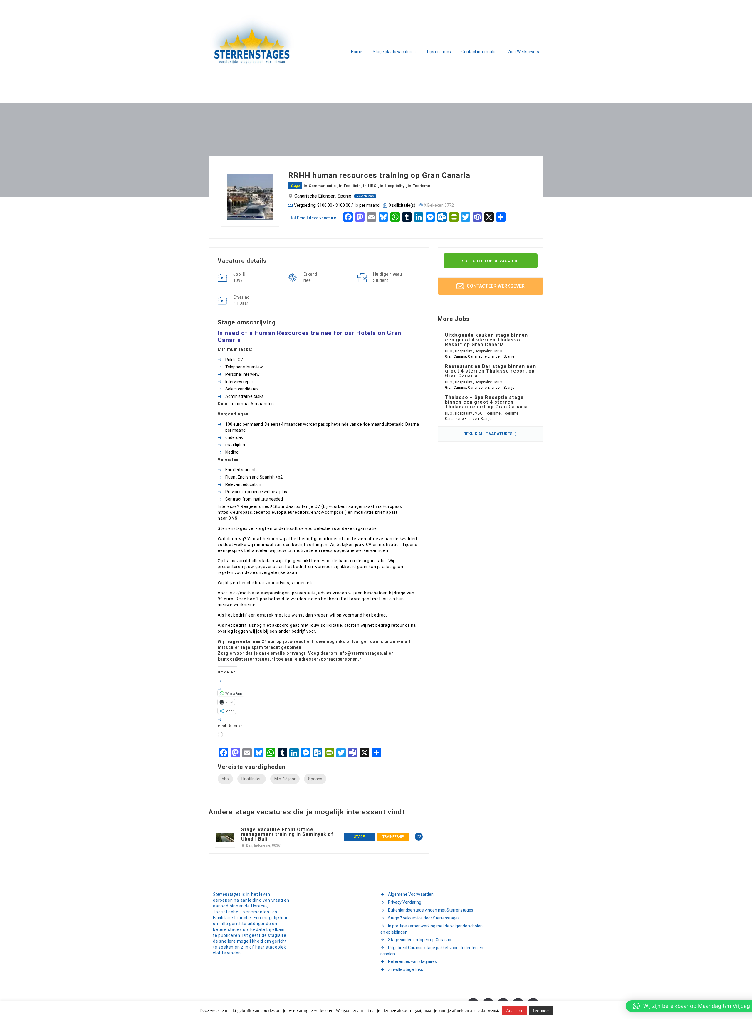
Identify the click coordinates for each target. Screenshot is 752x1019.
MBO (498, 351)
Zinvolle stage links (405, 969)
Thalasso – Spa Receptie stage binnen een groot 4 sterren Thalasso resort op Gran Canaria (486, 402)
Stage (295, 185)
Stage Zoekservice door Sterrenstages (424, 918)
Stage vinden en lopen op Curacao (419, 939)
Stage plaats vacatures (394, 51)
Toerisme (421, 185)
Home (356, 51)
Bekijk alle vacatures (488, 434)
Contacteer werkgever (495, 286)
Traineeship (393, 837)
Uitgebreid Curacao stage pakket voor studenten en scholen (431, 950)
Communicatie (322, 185)
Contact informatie (479, 51)
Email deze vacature (316, 217)
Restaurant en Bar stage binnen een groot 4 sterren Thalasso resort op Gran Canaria (490, 370)
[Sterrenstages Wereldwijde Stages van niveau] (253, 52)
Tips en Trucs (438, 51)
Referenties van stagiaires (412, 961)
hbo (225, 779)
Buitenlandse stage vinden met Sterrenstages (430, 910)
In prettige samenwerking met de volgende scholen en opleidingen (431, 929)
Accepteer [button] (514, 1010)
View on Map (365, 196)
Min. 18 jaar (285, 779)
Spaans (315, 779)
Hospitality (394, 185)
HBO (372, 185)
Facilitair (352, 185)
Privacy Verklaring (404, 902)
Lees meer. (541, 1010)
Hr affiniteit (251, 779)
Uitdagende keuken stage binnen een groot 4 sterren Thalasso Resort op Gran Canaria (486, 339)
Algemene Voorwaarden (411, 894)
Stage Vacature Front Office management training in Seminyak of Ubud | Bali (287, 834)
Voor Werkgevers (523, 51)
